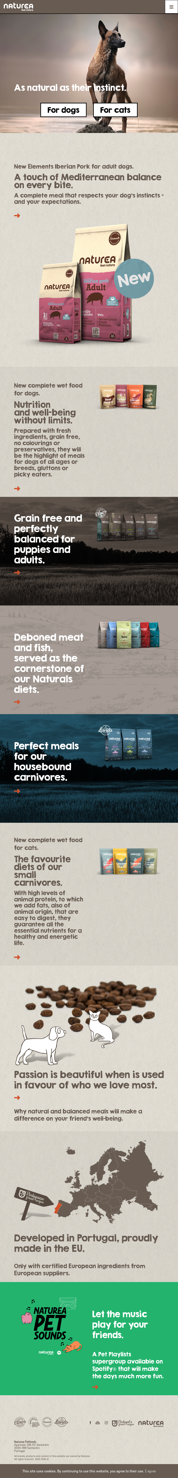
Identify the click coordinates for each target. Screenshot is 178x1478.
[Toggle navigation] (171, 6)
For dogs (63, 109)
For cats (115, 109)
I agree (150, 1471)
